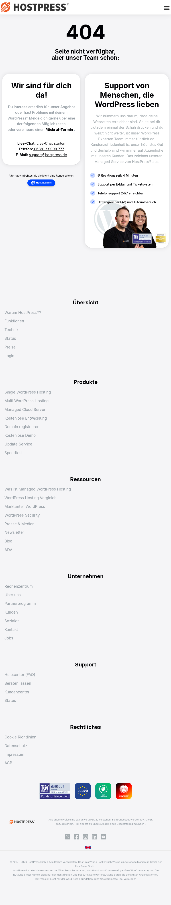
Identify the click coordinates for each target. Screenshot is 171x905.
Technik (11, 330)
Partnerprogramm (20, 603)
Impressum (14, 754)
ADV (8, 550)
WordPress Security (22, 515)
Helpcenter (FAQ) (19, 674)
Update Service (18, 444)
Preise (10, 347)
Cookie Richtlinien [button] (20, 737)
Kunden (11, 612)
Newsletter (14, 532)
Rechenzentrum (18, 586)
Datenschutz (15, 746)
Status (10, 338)
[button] (166, 8)
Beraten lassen (17, 683)
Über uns (12, 595)
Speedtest (13, 453)
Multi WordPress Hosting (26, 401)
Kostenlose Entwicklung (25, 418)
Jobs (8, 638)
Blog (8, 541)
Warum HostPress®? (22, 312)
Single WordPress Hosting (27, 392)
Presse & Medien (19, 524)
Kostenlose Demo (20, 435)
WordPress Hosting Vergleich (30, 498)
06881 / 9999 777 (49, 149)
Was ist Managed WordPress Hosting (37, 489)
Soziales (11, 621)
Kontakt (11, 629)
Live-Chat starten (51, 143)
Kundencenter (16, 692)
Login (9, 356)
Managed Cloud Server (24, 409)
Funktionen (14, 321)
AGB (8, 763)
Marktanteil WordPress (24, 506)
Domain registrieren (21, 427)
